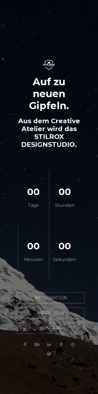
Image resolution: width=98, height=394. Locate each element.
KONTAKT (51, 328)
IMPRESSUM (51, 313)
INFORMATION (50, 297)
